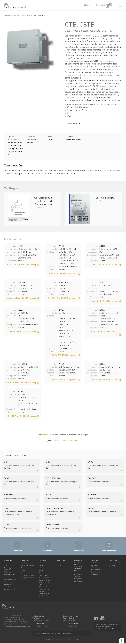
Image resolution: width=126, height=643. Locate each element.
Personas (41, 573)
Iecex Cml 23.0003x (104, 379)
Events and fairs (96, 572)
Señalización (8, 572)
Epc (57, 563)
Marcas (41, 565)
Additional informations (95, 566)
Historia (41, 570)
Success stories (95, 574)
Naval (23, 570)
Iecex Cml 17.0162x (104, 301)
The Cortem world (96, 570)
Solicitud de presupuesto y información (78, 574)
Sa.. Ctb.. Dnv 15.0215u (62, 298)
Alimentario (24, 573)
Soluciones (60, 560)
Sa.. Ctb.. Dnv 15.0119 (21, 298)
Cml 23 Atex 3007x (63, 379)
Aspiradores (7, 584)
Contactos (113, 560)
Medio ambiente (43, 575)
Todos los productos (9, 589)
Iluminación (7, 563)
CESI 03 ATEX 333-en (62, 273)
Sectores (25, 560)
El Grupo (41, 563)
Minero (23, 568)
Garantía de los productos (78, 563)
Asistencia (78, 560)
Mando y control (9, 577)
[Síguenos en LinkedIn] (96, 618)
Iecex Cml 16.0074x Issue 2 (103, 333)
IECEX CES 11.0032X (23, 331)
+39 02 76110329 (72, 623)
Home (8, 15)
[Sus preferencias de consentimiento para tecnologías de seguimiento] (121, 640)
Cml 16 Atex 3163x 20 (22, 416)
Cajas (23, 15)
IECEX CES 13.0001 (64, 355)
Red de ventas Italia (115, 563)
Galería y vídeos (44, 596)
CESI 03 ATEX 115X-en (21, 264)
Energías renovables (27, 578)
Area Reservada (78, 581)
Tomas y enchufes (9, 574)
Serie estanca (8, 587)
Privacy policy (63, 640)
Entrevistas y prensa (45, 593)
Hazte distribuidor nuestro (44, 583)
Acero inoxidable (33, 15)
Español (101, 5)
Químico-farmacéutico (28, 565)
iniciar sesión (48, 434)
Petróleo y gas (25, 563)
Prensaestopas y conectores (9, 568)
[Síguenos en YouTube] (102, 618)
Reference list (43, 587)
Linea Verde (77, 579)
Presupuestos (72, 123)
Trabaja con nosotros (45, 580)
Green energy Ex (9, 582)
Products (93, 563)
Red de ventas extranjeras (113, 566)
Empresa (42, 560)
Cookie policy (72, 640)
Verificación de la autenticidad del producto (79, 568)
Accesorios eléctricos (10, 579)
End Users (59, 565)
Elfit (40, 568)
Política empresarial (45, 578)
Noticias (94, 560)
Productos (16, 15)
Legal (78, 640)
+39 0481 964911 (41, 623)
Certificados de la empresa (44, 590)
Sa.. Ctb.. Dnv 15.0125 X (21, 382)
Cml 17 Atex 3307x (104, 264)
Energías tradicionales (28, 575)
